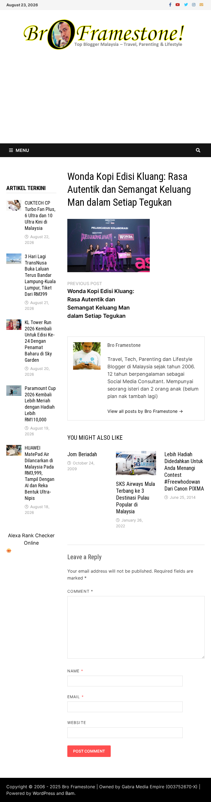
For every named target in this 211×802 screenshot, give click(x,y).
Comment (80, 591)
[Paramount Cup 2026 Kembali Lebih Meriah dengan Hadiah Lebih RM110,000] (13, 389)
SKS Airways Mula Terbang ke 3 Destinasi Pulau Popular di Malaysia (135, 498)
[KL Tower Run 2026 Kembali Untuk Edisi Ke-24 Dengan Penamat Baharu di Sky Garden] (13, 323)
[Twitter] (187, 4)
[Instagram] (194, 4)
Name (75, 671)
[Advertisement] (105, 102)
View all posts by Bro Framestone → (145, 411)
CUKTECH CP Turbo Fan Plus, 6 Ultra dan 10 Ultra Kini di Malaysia (40, 215)
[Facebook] (171, 4)
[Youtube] (178, 4)
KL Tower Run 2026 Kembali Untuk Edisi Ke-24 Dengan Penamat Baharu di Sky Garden (40, 341)
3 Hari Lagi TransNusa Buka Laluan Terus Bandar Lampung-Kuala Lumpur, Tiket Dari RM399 (40, 275)
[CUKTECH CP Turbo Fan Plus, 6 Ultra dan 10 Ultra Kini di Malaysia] (13, 204)
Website (76, 722)
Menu (22, 150)
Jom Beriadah (82, 454)
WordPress (44, 793)
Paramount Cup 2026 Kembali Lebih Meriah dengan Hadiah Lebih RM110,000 (40, 403)
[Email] (201, 4)
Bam (69, 793)
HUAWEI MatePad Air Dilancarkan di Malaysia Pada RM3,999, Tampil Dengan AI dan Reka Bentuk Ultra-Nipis (39, 473)
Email (75, 696)
